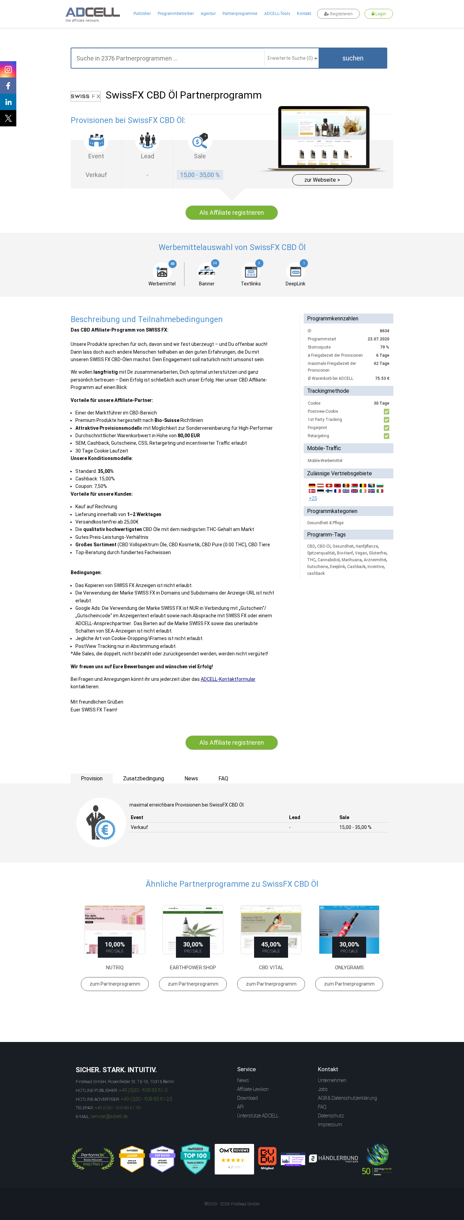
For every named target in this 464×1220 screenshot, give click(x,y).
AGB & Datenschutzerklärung (347, 1098)
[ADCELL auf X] (8, 118)
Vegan (361, 553)
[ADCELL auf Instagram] (8, 69)
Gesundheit (343, 546)
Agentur (208, 13)
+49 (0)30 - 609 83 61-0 (143, 1090)
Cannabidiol (329, 560)
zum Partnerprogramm (115, 984)
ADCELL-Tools (277, 13)
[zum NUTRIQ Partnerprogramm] (115, 930)
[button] (353, 58)
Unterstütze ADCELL (258, 1115)
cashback (316, 573)
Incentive (376, 566)
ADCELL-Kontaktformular (228, 679)
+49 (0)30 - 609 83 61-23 (146, 1099)
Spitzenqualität (321, 553)
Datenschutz (331, 1115)
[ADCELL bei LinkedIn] (8, 102)
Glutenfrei (378, 553)
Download (247, 1098)
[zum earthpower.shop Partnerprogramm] (193, 930)
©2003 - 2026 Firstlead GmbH (232, 1204)
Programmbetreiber (176, 13)
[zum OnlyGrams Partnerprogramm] (349, 930)
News (243, 1080)
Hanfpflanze (367, 546)
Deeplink (337, 566)
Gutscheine (317, 566)
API (240, 1107)
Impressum (330, 1124)
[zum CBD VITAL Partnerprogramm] (271, 930)
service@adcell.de (109, 1116)
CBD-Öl (324, 546)
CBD (311, 546)
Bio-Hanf (345, 553)
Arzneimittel (375, 560)
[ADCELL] (234, 1159)
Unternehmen (332, 1080)
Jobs (323, 1089)
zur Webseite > (322, 180)
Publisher (142, 13)
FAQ (322, 1107)
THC (311, 560)
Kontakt (304, 13)
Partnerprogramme (239, 13)
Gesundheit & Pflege (325, 522)
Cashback (356, 566)
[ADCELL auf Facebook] (8, 85)
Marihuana (352, 560)
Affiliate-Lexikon (253, 1089)
